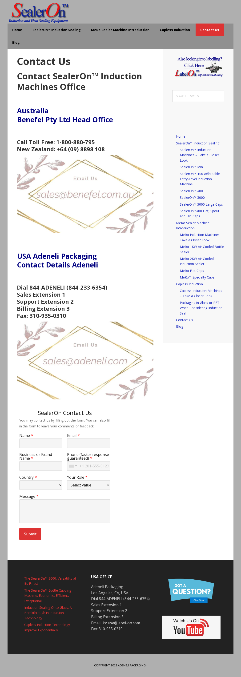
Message (27, 496)
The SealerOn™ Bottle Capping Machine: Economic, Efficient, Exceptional (47, 595)
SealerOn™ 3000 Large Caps (201, 204)
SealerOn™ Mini (192, 167)
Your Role (75, 477)
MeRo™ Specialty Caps (197, 277)
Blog (179, 326)
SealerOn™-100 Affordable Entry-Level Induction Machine (200, 179)
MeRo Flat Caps (192, 270)
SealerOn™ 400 (191, 191)
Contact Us (184, 320)
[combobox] (72, 466)
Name (24, 435)
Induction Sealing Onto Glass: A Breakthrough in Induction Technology (48, 612)
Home (180, 136)
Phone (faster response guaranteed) (88, 456)
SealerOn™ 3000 (192, 197)
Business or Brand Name (35, 456)
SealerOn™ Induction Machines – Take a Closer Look (199, 155)
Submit (30, 534)
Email (71, 435)
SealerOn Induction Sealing (38, 12)
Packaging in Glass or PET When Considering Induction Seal (201, 307)
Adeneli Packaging (132, 665)
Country (26, 477)
